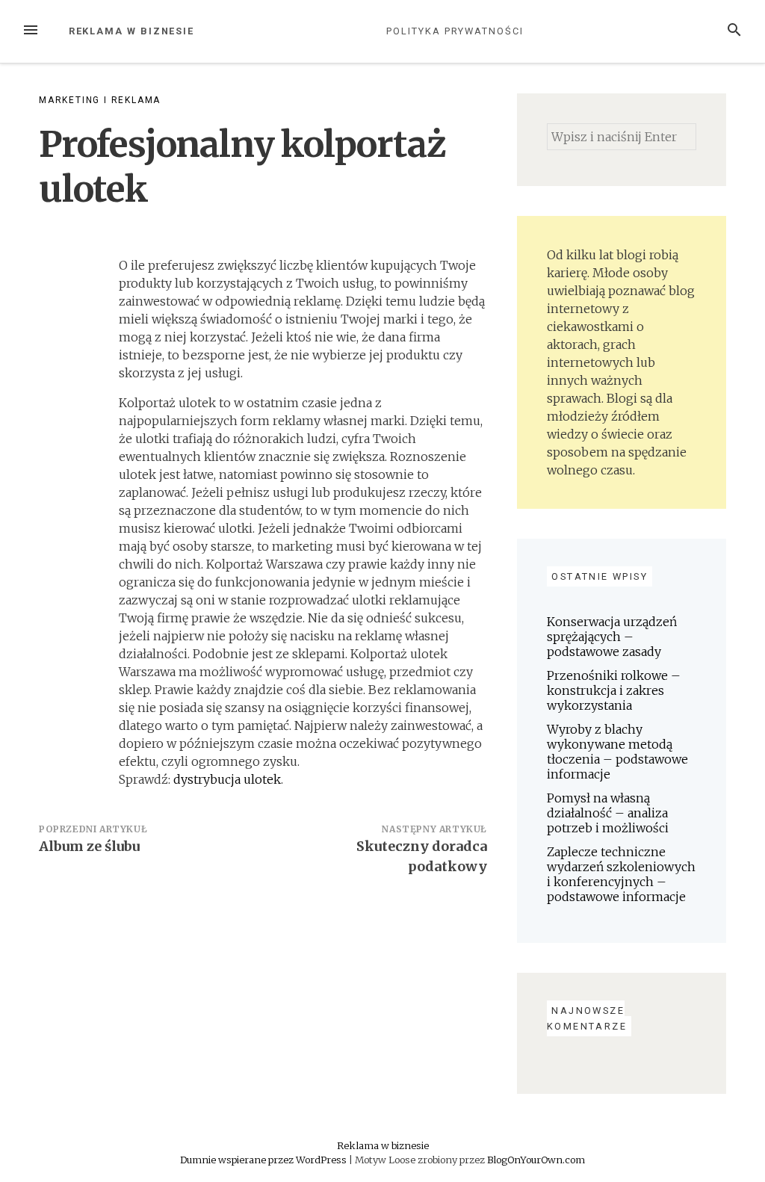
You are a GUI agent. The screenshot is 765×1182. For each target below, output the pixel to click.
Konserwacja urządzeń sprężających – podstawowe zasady (612, 636)
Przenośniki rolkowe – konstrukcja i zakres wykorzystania (614, 690)
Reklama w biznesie (132, 31)
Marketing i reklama (100, 100)
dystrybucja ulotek (227, 779)
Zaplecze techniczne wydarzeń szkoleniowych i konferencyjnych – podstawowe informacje (621, 874)
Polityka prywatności (454, 31)
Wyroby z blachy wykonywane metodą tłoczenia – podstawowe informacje (617, 752)
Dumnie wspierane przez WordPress (264, 1160)
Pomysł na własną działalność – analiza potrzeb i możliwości (608, 812)
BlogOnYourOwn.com (536, 1160)
